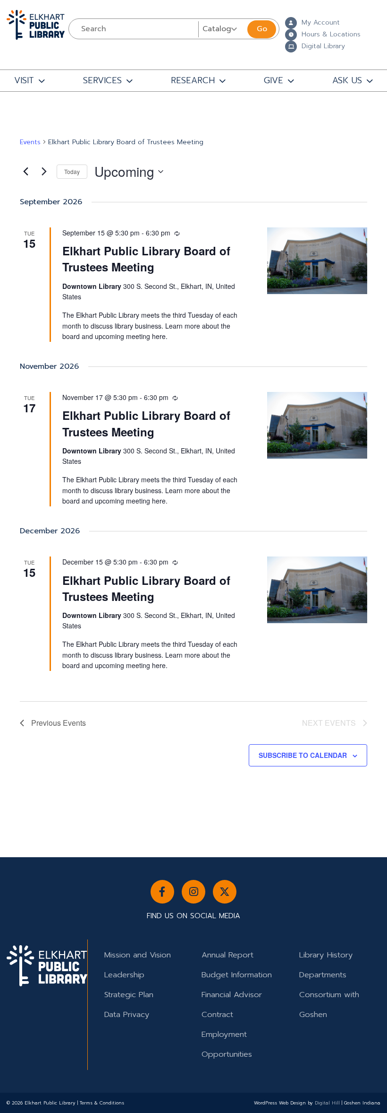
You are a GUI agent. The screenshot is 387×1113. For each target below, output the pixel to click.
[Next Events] (44, 171)
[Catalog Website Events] (221, 29)
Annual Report (227, 955)
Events (30, 142)
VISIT (24, 80)
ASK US (347, 80)
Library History (326, 955)
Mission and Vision (137, 955)
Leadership (124, 975)
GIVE (273, 80)
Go (262, 29)
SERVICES (102, 80)
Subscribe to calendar (303, 755)
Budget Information (237, 975)
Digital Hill (327, 1103)
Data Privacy (127, 1014)
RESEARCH (193, 80)
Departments (322, 975)
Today (72, 171)
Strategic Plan (128, 994)
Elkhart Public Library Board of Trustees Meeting (146, 259)
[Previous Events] (25, 171)
